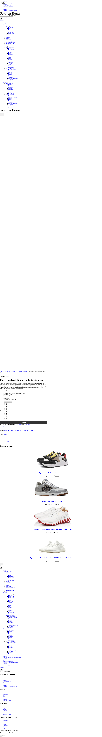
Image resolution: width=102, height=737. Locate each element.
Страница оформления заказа (10, 686)
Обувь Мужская (18, 371)
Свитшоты (5, 713)
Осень (8, 438)
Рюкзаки (5, 723)
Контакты (5, 685)
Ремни (4, 721)
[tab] (52, 426)
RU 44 (33, 430)
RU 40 (19, 430)
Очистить (6, 419)
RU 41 (23, 430)
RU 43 (30, 430)
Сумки (4, 724)
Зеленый (6, 434)
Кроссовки (25, 371)
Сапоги (4, 698)
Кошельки (5, 720)
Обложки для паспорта (8, 726)
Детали (4, 426)
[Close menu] (1, 564)
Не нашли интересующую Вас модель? (12, 679)
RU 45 (37, 430)
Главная (2, 371)
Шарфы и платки (7, 728)
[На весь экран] (3, 735)
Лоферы (5, 699)
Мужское (11, 371)
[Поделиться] (1, 735)
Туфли (4, 696)
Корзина (5, 680)
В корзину (23, 422)
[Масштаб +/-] (4, 735)
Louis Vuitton (7, 441)
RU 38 (12, 430)
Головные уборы (7, 700)
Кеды (4, 695)
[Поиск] (1, 19)
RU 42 (26, 430)
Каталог (6, 371)
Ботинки (5, 693)
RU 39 (16, 430)
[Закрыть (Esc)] (0, 735)
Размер (2, 410)
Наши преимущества (8, 682)
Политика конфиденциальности (10, 684)
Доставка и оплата (7, 681)
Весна (5, 438)
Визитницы (5, 725)
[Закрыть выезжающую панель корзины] (1, 670)
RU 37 (9, 430)
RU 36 (5, 430)
